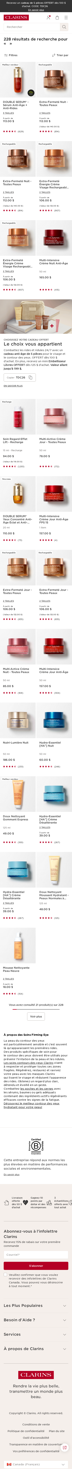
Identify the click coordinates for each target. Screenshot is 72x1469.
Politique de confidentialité (26, 1431)
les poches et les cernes (36, 1088)
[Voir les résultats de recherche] (64, 27)
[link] (36, 346)
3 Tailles (8, 113)
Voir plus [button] (36, 1016)
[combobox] (36, 1465)
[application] (20, 377)
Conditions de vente (36, 1424)
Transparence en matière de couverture (36, 1444)
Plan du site (57, 1431)
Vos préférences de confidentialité (36, 1451)
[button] (65, 1448)
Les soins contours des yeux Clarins (28, 1062)
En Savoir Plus (13, 386)
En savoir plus (11, 1174)
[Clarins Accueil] (16, 17)
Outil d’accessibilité (36, 1437)
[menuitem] (48, 17)
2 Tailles (44, 113)
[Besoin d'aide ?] (64, 1447)
